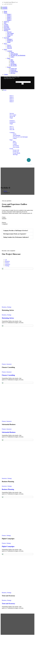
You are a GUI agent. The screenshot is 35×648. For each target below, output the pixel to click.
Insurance (9, 364)
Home (5, 191)
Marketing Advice (8, 318)
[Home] (4, 90)
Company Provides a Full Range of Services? (15, 230)
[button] (17, 230)
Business (4, 307)
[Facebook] (25, 87)
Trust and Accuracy (8, 603)
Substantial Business (8, 432)
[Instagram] (28, 87)
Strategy (9, 307)
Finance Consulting (8, 375)
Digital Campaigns (8, 546)
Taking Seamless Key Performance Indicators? (16, 237)
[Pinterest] (32, 87)
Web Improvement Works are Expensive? (14, 234)
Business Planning (8, 489)
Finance (4, 364)
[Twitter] (22, 87)
